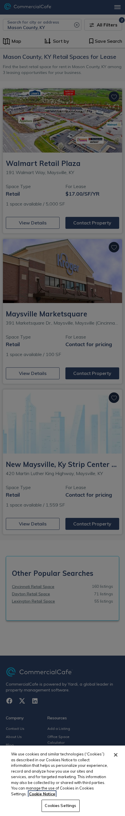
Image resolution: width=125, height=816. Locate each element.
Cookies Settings (60, 805)
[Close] (115, 754)
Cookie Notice (42, 794)
